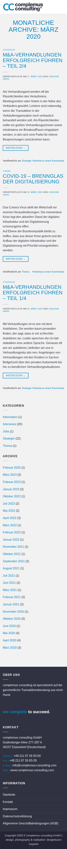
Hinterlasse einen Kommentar (48, 160)
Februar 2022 (12, 532)
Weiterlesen (15, 148)
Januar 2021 (11, 604)
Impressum (10, 809)
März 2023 (10, 474)
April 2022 (9, 518)
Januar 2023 (11, 489)
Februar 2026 (12, 467)
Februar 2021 (12, 597)
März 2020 (10, 647)
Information (10, 417)
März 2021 (10, 590)
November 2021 (13, 546)
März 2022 (10, 525)
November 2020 (13, 611)
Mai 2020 (9, 633)
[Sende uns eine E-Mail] (6, 704)
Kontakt (8, 801)
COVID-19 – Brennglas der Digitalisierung (33, 179)
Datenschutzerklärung (17, 816)
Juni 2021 (9, 582)
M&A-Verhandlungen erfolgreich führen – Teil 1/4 (33, 292)
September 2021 (14, 561)
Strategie (9, 50)
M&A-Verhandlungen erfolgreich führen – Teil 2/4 (33, 60)
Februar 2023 (12, 482)
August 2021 (11, 568)
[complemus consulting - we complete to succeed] (28, 7)
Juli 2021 (9, 575)
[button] (62, 6)
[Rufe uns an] (13, 704)
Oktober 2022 (12, 496)
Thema (6, 171)
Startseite (9, 794)
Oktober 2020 (12, 618)
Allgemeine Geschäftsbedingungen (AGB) (30, 823)
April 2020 (9, 640)
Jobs (6, 431)
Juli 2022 (9, 503)
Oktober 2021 (12, 554)
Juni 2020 (9, 626)
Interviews (9, 424)
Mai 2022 (9, 510)
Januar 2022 (11, 539)
